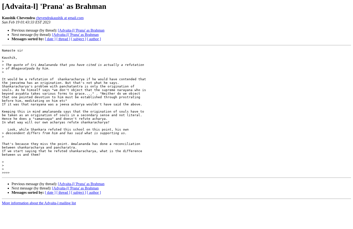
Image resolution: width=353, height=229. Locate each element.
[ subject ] (78, 39)
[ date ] (50, 39)
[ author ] (94, 39)
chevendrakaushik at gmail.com (60, 18)
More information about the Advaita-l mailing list (39, 203)
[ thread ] (63, 39)
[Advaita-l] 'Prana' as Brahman (81, 30)
